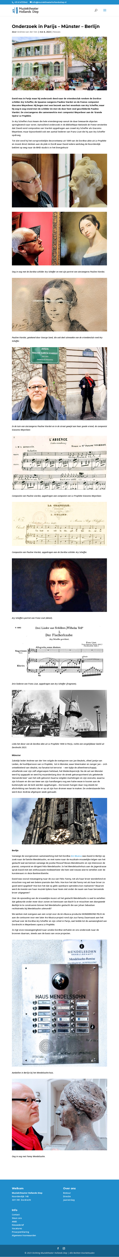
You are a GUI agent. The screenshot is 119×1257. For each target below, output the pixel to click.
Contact (16, 1214)
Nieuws (56, 31)
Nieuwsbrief (18, 1225)
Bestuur (67, 1193)
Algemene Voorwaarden (24, 1235)
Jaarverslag (69, 1199)
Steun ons (17, 1218)
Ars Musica (76, 856)
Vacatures (17, 1228)
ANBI (14, 1221)
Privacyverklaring (20, 1232)
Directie (67, 1196)
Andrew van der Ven (27, 31)
